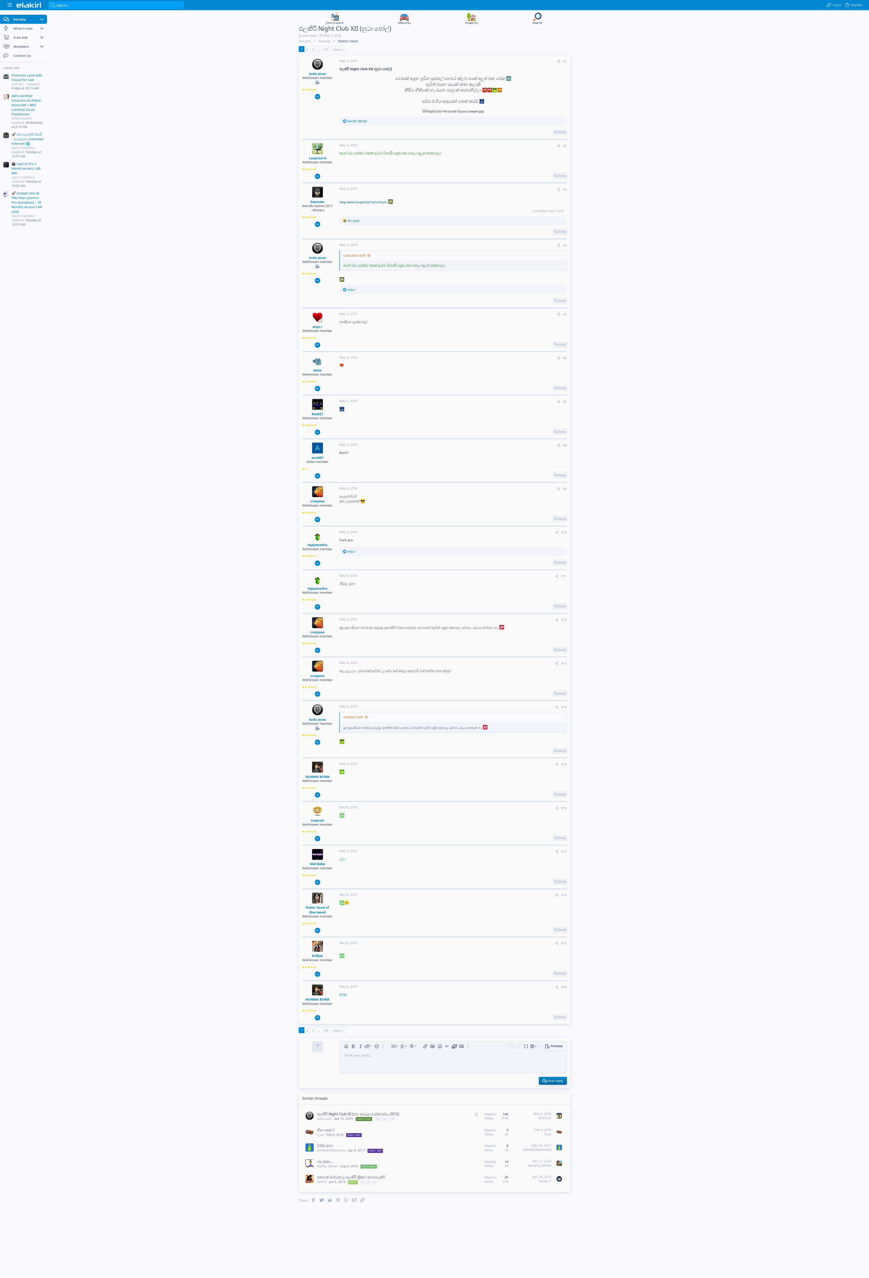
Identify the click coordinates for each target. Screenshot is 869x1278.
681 (385, 1119)
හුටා (342, 859)
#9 (565, 489)
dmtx (317, 370)
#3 (565, 189)
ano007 (317, 457)
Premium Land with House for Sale (27, 77)
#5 (565, 314)
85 (368, 1182)
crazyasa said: (353, 717)
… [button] (319, 49)
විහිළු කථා (325, 1145)
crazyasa (317, 501)
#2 (565, 146)
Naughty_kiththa (539, 1166)
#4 (565, 245)
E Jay (320, 1135)
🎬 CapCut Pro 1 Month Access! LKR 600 (26, 168)
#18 (564, 895)
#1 (565, 61)
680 (378, 1119)
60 (326, 49)
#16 (564, 808)
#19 (564, 943)
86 (374, 1182)
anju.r (317, 326)
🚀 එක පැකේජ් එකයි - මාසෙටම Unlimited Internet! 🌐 (27, 139)
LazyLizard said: (354, 255)
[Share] (558, 61)
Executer (317, 201)
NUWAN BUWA (317, 776)
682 (392, 1119)
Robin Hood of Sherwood (317, 909)
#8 (565, 445)
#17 (564, 851)
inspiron (317, 820)
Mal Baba (317, 863)
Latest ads (11, 68)
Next (337, 49)
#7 (565, 402)
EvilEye (317, 955)
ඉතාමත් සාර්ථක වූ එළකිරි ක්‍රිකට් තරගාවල (351, 1177)
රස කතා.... (325, 1161)
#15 (564, 764)
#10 (564, 532)
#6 (565, 358)
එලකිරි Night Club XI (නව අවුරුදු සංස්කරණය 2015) (358, 1113)
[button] (10, 5)
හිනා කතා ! (325, 1130)
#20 (564, 987)
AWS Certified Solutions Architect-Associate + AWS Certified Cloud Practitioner (27, 105)
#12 (564, 620)
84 (363, 1182)
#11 (564, 576)
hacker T (545, 1181)
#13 (564, 663)
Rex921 (317, 414)
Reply (562, 132)
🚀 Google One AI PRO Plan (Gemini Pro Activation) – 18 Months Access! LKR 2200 (27, 202)
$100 (343, 994)
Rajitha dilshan (327, 1166)
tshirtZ (321, 1182)
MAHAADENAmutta (331, 1150)
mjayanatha (317, 544)
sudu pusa (309, 35)
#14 (564, 707)
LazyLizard (317, 158)
